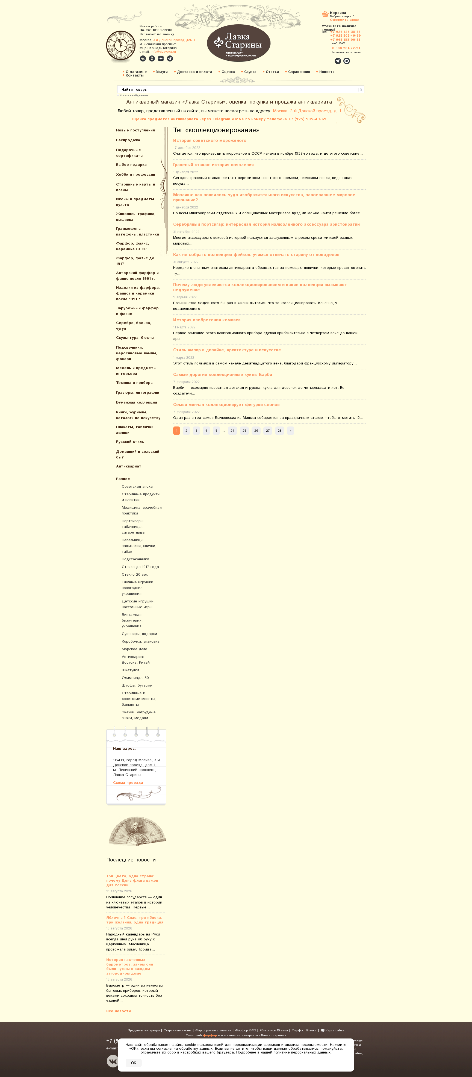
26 (256, 430)
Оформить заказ (344, 19)
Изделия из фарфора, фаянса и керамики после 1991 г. (138, 293)
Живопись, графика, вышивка (135, 216)
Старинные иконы (178, 1030)
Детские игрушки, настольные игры (138, 604)
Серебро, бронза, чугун (133, 325)
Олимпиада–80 (135, 678)
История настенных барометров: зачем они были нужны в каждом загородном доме (129, 967)
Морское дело (134, 649)
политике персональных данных (302, 1052)
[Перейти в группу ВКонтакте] (143, 58)
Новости (327, 72)
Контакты (135, 75)
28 (280, 430)
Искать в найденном (134, 95)
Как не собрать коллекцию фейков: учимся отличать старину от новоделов (256, 254)
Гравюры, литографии (137, 392)
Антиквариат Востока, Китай (136, 659)
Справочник (299, 72)
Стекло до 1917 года (140, 567)
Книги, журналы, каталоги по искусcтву (138, 415)
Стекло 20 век (135, 574)
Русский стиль (130, 442)
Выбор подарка (131, 164)
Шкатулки (130, 670)
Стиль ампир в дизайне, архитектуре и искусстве (227, 350)
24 (232, 430)
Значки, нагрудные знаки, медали (139, 715)
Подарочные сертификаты (129, 152)
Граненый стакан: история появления (213, 164)
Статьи (272, 72)
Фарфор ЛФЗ (246, 1030)
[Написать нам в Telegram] (326, 58)
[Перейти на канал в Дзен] (161, 58)
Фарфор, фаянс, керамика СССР (132, 246)
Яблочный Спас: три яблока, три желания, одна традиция (134, 920)
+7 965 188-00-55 (345, 39)
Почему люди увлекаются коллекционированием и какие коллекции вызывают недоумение (260, 287)
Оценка (228, 72)
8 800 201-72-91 (346, 48)
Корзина (338, 13)
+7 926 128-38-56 (345, 32)
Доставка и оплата (194, 72)
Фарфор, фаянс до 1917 (135, 261)
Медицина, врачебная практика (142, 510)
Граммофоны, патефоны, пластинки (137, 231)
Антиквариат (128, 466)
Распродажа (128, 140)
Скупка (250, 72)
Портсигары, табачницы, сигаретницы (133, 526)
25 (244, 430)
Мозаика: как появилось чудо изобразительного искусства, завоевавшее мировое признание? (264, 197)
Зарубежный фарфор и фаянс (137, 311)
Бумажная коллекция (136, 402)
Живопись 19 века (274, 1030)
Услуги (162, 72)
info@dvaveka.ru (163, 51)
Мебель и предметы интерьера (136, 370)
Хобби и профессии (135, 174)
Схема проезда (128, 782)
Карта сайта (334, 1030)
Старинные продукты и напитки (141, 497)
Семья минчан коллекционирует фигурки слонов (226, 404)
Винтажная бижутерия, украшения (132, 620)
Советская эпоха (137, 486)
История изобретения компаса (207, 320)
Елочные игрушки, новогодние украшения (138, 587)
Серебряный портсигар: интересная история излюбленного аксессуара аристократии (266, 224)
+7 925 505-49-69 (345, 35)
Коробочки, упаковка (141, 641)
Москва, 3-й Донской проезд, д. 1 (307, 111)
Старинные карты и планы (135, 187)
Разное (123, 479)
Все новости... (120, 1011)
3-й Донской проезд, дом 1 (174, 40)
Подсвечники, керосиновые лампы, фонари (136, 353)
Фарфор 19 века (304, 1030)
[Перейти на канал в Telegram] (170, 58)
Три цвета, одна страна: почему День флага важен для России (132, 881)
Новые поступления (135, 130)
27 (268, 430)
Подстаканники (135, 559)
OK (133, 1063)
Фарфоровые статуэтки (213, 1030)
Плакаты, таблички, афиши (135, 429)
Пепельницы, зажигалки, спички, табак (139, 545)
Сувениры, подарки (139, 634)
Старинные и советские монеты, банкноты (139, 698)
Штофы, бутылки (137, 685)
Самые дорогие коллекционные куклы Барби (222, 374)
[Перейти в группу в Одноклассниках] (152, 58)
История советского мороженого (209, 140)
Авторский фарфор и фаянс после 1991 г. (137, 275)
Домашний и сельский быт (137, 454)
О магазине (136, 72)
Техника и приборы (135, 383)
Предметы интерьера (144, 1030)
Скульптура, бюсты (135, 337)
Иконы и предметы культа (135, 202)
